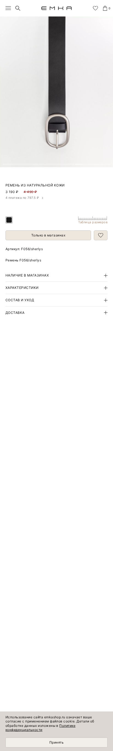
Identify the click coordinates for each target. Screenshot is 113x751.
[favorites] (95, 8)
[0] (105, 8)
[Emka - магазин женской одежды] (56, 8)
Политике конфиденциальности (40, 728)
